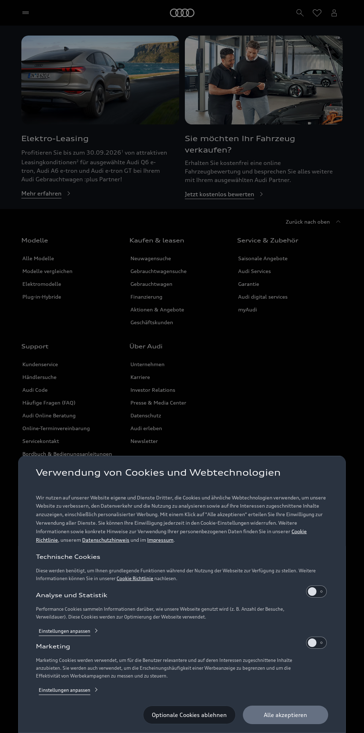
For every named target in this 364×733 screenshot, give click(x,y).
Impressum (160, 540)
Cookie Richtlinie (135, 578)
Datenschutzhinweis (105, 540)
